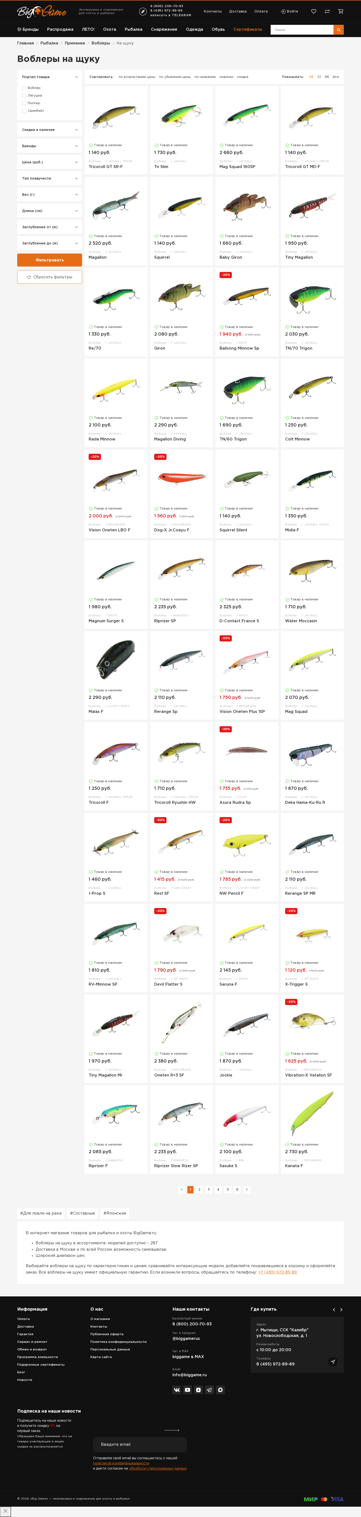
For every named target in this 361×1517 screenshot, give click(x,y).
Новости (24, 1380)
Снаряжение (164, 29)
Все (336, 77)
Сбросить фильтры (52, 277)
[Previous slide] (334, 1309)
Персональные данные (110, 1349)
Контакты (213, 11)
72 (319, 77)
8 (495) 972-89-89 (166, 10)
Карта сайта (101, 1357)
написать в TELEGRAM (170, 15)
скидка (242, 77)
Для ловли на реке (42, 1213)
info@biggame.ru (189, 1375)
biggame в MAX (188, 1357)
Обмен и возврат (32, 1349)
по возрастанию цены (137, 77)
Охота (109, 29)
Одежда (194, 29)
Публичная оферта (107, 1334)
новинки (226, 77)
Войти (292, 11)
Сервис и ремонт (32, 1342)
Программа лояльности (37, 1357)
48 (311, 77)
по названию (205, 77)
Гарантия (25, 1334)
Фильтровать (50, 260)
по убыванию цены (175, 77)
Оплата (261, 11)
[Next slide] (341, 1309)
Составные (84, 1213)
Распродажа (60, 29)
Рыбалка (133, 29)
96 (327, 77)
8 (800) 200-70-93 (166, 6)
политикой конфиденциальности (121, 1463)
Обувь (218, 29)
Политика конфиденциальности (118, 1342)
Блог (21, 1372)
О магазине (100, 1319)
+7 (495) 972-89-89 (277, 1272)
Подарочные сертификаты (41, 1364)
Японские (116, 1213)
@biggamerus (186, 1339)
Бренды (31, 29)
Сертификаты (248, 29)
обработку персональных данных (158, 1468)
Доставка (238, 11)
